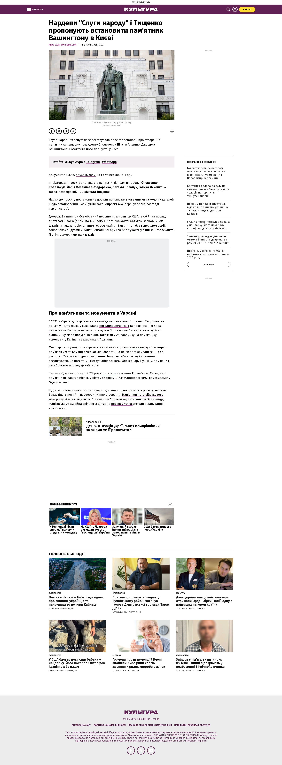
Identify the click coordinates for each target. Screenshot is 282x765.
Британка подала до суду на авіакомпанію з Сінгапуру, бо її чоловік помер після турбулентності (208, 191)
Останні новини (201, 162)
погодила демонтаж (114, 326)
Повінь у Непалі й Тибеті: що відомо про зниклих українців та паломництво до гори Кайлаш (207, 209)
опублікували (86, 175)
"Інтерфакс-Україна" (174, 738)
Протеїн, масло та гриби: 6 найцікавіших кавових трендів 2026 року (208, 254)
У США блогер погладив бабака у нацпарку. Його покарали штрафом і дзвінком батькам (208, 225)
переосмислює (122, 404)
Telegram (93, 162)
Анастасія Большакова (63, 44)
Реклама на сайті (81, 725)
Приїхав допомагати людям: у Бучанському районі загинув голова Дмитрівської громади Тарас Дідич (141, 602)
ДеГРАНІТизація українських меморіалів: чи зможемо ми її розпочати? (123, 428)
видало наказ (134, 347)
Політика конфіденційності (110, 725)
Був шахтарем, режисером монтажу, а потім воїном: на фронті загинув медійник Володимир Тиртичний (206, 173)
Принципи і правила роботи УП (192, 725)
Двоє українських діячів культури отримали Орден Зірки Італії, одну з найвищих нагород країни (204, 600)
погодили (109, 373)
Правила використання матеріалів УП (150, 725)
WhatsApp (109, 162)
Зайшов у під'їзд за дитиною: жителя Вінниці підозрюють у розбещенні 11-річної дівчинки (208, 240)
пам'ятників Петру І (63, 330)
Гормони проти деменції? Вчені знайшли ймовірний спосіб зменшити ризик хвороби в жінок (138, 663)
